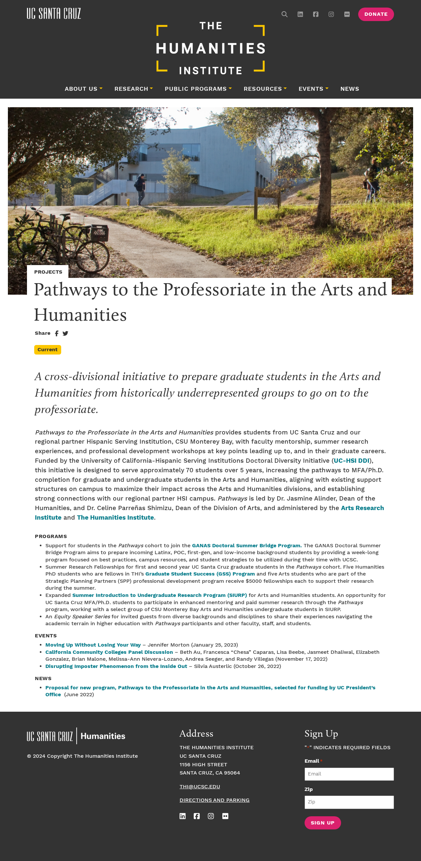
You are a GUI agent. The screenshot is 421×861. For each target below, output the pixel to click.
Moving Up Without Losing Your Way (93, 645)
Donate (376, 14)
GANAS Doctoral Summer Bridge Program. (247, 545)
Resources (263, 89)
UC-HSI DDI (351, 461)
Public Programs (196, 89)
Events (311, 89)
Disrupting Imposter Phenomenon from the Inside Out (116, 666)
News (349, 89)
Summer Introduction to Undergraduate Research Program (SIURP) (159, 595)
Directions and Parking (215, 800)
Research (131, 89)
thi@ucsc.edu (200, 786)
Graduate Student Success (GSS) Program (200, 574)
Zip (309, 789)
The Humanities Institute (115, 518)
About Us (81, 89)
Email (314, 761)
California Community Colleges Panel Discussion (109, 652)
